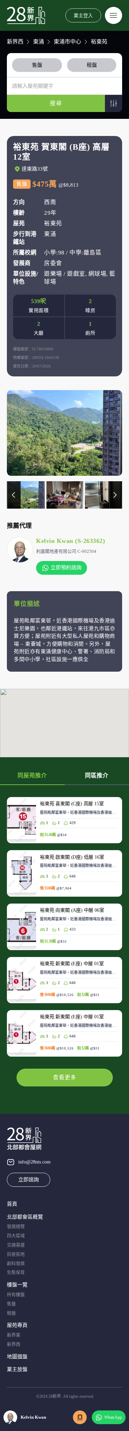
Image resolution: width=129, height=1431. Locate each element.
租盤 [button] (92, 65)
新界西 (15, 42)
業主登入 (83, 15)
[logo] (26, 15)
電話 (80, 1417)
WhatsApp (113, 1417)
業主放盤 (17, 1369)
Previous (14, 495)
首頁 (12, 1204)
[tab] (38, 65)
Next (115, 495)
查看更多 (64, 1077)
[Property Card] (64, 823)
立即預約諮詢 (66, 567)
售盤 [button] (37, 65)
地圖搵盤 (17, 1356)
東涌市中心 (67, 42)
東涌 (38, 42)
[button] (113, 103)
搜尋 (56, 103)
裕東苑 (99, 42)
